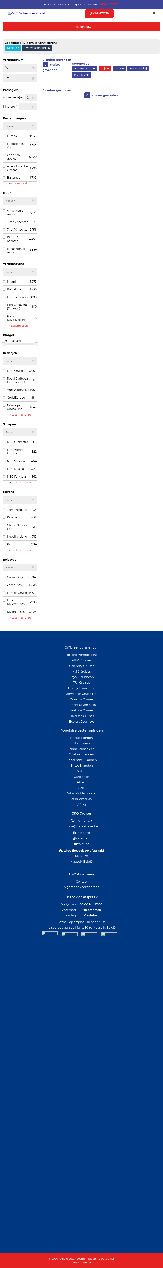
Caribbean (81, 777)
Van (7, 67)
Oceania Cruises (81, 699)
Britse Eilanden (81, 765)
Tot (7, 78)
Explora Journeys (81, 721)
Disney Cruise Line (81, 688)
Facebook (83, 833)
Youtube (83, 844)
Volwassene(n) (13, 97)
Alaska (81, 782)
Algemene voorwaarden (81, 887)
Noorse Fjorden (81, 738)
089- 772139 (83, 821)
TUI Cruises (81, 682)
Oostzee (82, 771)
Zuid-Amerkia (81, 799)
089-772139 (100, 13)
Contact (81, 881)
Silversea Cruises (81, 716)
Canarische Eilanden (81, 760)
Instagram (83, 838)
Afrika (81, 804)
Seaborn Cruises (81, 710)
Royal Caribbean (81, 677)
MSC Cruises (81, 671)
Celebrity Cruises (81, 666)
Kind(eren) (10, 106)
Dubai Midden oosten (81, 793)
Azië (81, 788)
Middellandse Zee (81, 749)
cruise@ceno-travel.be (81, 826)
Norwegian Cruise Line (81, 694)
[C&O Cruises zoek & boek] (27, 13)
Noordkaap (81, 743)
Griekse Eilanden (81, 754)
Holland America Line (82, 655)
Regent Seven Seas (81, 705)
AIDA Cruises (81, 660)
